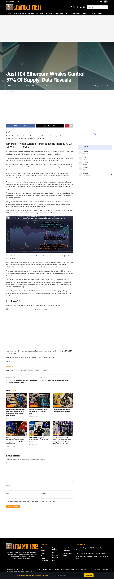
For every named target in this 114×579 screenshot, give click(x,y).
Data (18, 370)
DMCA (72, 569)
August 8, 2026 (34, 444)
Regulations (75, 13)
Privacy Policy (65, 569)
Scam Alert (67, 550)
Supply (37, 370)
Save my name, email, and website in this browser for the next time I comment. (32, 501)
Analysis (86, 13)
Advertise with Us (47, 569)
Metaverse (55, 558)
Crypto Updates (20, 13)
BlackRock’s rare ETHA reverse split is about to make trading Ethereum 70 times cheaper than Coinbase (62, 441)
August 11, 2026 (11, 418)
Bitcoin (31, 13)
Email (8, 493)
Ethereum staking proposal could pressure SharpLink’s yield (38, 411)
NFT (67, 13)
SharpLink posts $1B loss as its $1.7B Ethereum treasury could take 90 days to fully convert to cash (15, 412)
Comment (9, 463)
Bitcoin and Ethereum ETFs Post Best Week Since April (61, 410)
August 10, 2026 (34, 416)
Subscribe (89, 575)
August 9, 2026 (57, 414)
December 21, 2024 (25, 86)
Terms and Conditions (94, 569)
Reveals (31, 370)
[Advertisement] (57, 28)
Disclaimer (57, 569)
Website (43, 493)
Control (12, 370)
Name (8, 485)
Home (9, 13)
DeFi (53, 552)
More (100, 13)
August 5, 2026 (57, 446)
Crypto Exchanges (44, 559)
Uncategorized (68, 553)
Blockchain (59, 13)
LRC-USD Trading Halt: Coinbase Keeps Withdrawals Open (39, 440)
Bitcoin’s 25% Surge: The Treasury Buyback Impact (90, 553)
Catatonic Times (12, 86)
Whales (44, 370)
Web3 (93, 13)
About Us (39, 569)
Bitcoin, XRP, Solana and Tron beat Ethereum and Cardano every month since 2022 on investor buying (16, 441)
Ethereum (39, 13)
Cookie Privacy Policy (81, 569)
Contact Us (105, 569)
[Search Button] (106, 7)
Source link (9, 366)
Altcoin (49, 13)
